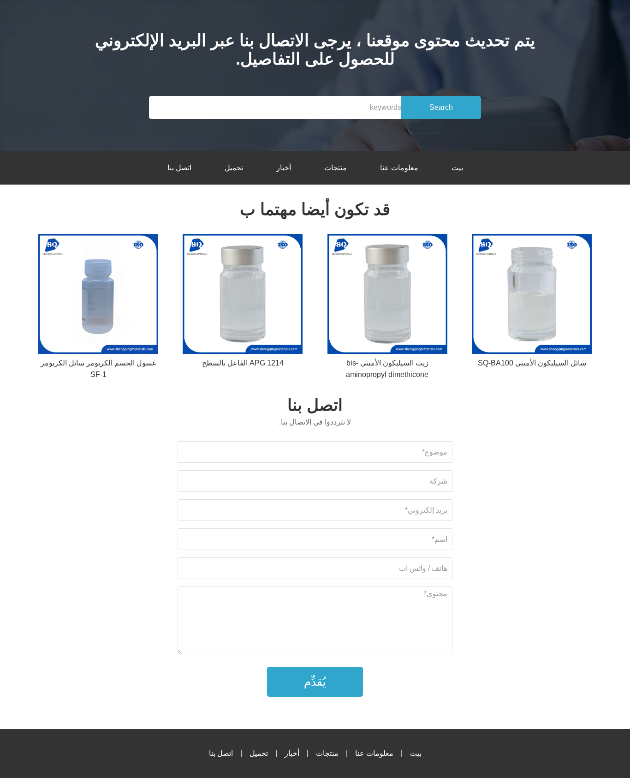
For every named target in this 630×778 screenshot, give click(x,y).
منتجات (335, 168)
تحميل (234, 168)
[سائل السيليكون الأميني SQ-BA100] (532, 295)
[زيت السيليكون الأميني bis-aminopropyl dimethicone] (387, 295)
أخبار (283, 168)
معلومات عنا (399, 168)
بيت (457, 168)
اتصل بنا (179, 168)
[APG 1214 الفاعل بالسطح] (243, 295)
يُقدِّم (315, 681)
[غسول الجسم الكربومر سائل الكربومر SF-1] (98, 295)
